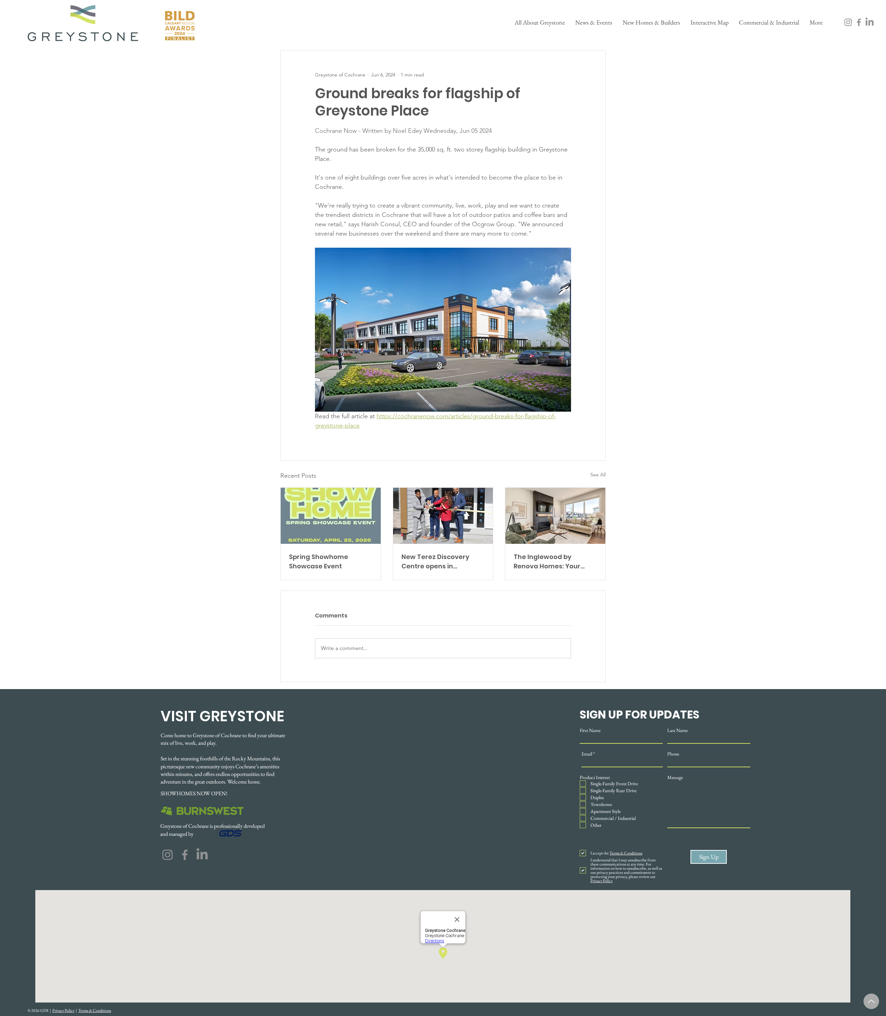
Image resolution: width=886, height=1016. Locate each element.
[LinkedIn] (870, 22)
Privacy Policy (63, 1010)
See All (598, 475)
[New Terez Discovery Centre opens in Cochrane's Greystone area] (443, 516)
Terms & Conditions (94, 1010)
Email (586, 753)
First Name (590, 730)
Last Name (677, 730)
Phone (673, 753)
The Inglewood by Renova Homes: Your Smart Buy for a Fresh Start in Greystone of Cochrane (549, 561)
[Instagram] (848, 22)
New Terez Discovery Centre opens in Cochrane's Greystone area (437, 561)
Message (675, 777)
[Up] (871, 1001)
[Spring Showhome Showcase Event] (331, 516)
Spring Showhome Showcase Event (318, 561)
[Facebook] (859, 22)
